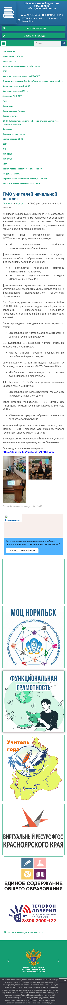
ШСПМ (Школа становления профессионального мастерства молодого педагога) (30, 122)
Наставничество (10, 116)
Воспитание (7, 106)
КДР (4, 144)
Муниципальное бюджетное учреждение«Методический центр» (41, 6)
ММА (4, 164)
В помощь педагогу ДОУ (13, 91)
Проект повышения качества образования (22, 169)
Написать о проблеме (22, 550)
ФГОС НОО (7, 154)
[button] (3, 43)
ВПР (4, 149)
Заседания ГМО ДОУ (12, 96)
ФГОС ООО (7, 159)
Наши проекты (9, 61)
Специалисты (8, 51)
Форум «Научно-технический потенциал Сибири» (25, 179)
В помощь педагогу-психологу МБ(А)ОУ (21, 76)
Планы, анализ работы (12, 56)
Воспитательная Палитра (13, 111)
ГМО (4, 101)
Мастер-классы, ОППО (12, 139)
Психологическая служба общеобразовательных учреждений (31, 81)
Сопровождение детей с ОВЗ (16, 86)
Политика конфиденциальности (23, 932)
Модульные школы (11, 174)
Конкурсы (7, 129)
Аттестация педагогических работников (21, 66)
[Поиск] (63, 43)
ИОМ (4, 71)
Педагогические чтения (13, 134)
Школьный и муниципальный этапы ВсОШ (21, 184)
